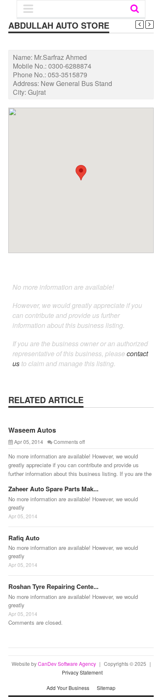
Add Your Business (68, 687)
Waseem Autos (32, 430)
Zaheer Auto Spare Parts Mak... (53, 488)
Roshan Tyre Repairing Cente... (53, 586)
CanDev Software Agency (67, 663)
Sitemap (106, 687)
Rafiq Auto (23, 537)
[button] (81, 173)
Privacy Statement (82, 672)
